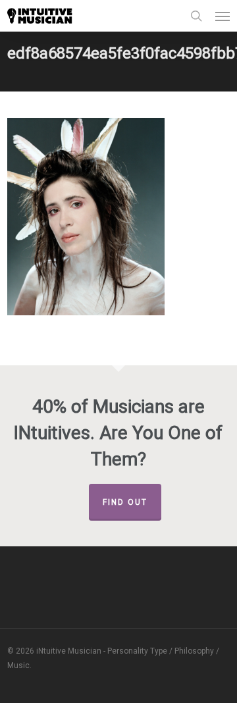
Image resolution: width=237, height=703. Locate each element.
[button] (222, 15)
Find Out (125, 502)
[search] (196, 16)
